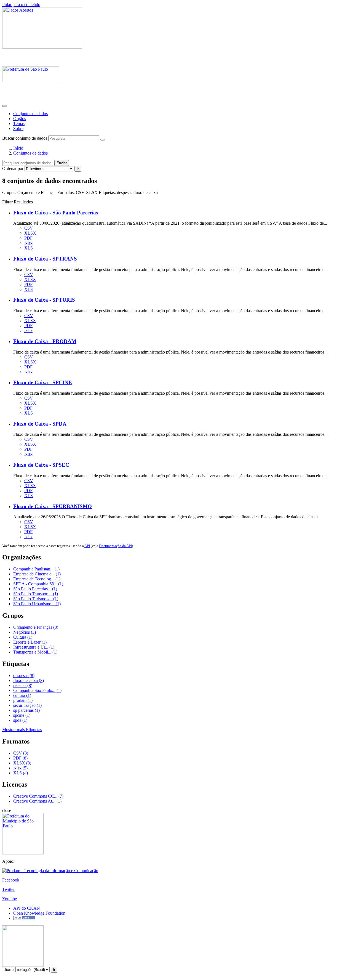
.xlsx (28, 243)
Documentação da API (115, 546)
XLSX (30, 233)
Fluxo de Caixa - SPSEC (41, 465)
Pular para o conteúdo (21, 4)
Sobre (18, 128)
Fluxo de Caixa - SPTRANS (45, 259)
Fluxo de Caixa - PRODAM (44, 341)
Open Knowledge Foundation (39, 913)
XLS (28, 248)
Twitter (8, 889)
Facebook (10, 880)
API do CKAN (26, 908)
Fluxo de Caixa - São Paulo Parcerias (55, 213)
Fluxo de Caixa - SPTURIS (44, 300)
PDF (28, 238)
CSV (28, 228)
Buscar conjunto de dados (24, 138)
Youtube (9, 898)
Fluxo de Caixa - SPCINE (42, 382)
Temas (19, 123)
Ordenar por (12, 168)
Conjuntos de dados (30, 113)
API (87, 546)
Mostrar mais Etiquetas (22, 729)
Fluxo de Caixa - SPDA (39, 424)
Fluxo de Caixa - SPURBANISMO (52, 506)
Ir (78, 169)
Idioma (8, 969)
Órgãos (19, 118)
